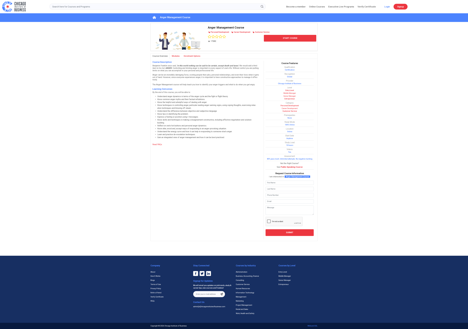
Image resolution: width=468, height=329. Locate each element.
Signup (400, 6)
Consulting (240, 280)
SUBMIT (289, 232)
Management (241, 297)
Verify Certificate (367, 6)
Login (387, 6)
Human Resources (243, 288)
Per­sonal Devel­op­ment (290, 106)
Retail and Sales (242, 309)
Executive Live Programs (341, 6)
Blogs (153, 280)
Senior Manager (289, 96)
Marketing (240, 301)
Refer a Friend (156, 293)
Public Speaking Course (292, 167)
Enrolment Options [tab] (192, 56)
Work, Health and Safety (245, 313)
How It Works (155, 276)
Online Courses (317, 6)
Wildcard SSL (312, 326)
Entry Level (289, 90)
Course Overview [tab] (160, 56)
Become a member (296, 6)
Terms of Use (156, 284)
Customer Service (290, 111)
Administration (241, 272)
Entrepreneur (289, 99)
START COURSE (290, 38)
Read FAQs (157, 144)
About (153, 272)
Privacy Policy (156, 288)
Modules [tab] (176, 56)
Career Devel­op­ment (290, 108)
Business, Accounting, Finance (247, 276)
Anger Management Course (175, 17)
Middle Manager (289, 93)
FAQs (153, 301)
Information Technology (245, 293)
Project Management (244, 305)
